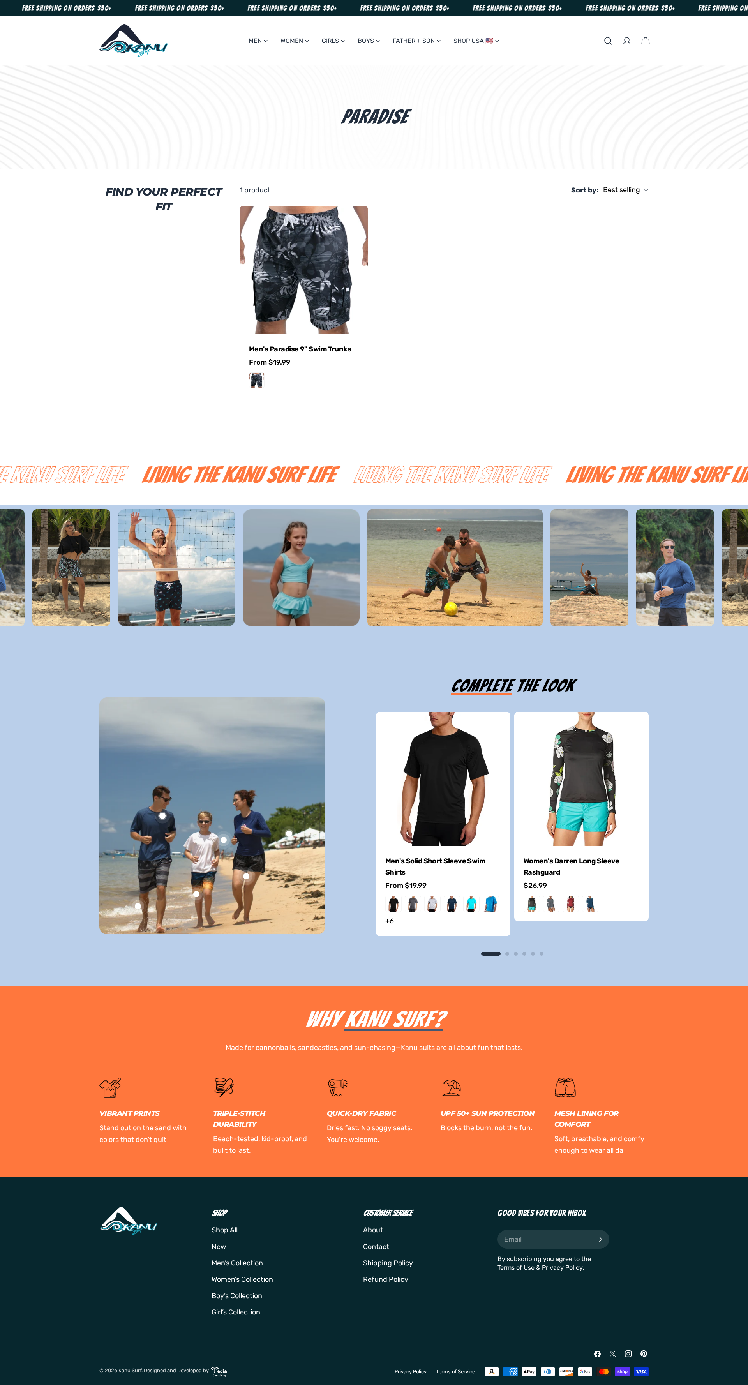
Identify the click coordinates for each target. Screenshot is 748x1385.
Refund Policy (385, 1279)
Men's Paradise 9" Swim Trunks (300, 349)
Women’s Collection (242, 1279)
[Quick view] (357, 222)
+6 (389, 921)
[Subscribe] (600, 1239)
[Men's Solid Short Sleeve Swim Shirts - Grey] (432, 904)
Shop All (225, 1230)
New (219, 1246)
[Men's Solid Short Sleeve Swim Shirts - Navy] (452, 904)
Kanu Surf (129, 1370)
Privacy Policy (411, 1371)
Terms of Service (455, 1371)
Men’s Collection (237, 1263)
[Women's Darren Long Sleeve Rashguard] (581, 779)
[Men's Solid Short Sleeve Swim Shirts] (443, 779)
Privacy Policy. (563, 1267)
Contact (376, 1246)
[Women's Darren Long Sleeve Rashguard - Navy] (590, 904)
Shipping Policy (388, 1263)
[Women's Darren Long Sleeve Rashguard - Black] (532, 904)
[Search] (608, 41)
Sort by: (584, 190)
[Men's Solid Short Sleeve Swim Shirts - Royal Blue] (491, 904)
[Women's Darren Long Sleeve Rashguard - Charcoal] (551, 904)
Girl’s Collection (236, 1312)
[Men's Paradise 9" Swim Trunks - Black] (257, 380)
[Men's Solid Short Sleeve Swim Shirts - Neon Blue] (471, 904)
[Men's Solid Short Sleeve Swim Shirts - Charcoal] (413, 904)
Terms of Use (516, 1267)
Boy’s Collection (237, 1295)
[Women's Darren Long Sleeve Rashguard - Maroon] (571, 904)
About (373, 1230)
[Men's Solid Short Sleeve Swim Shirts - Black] (393, 904)
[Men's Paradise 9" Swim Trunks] (304, 270)
